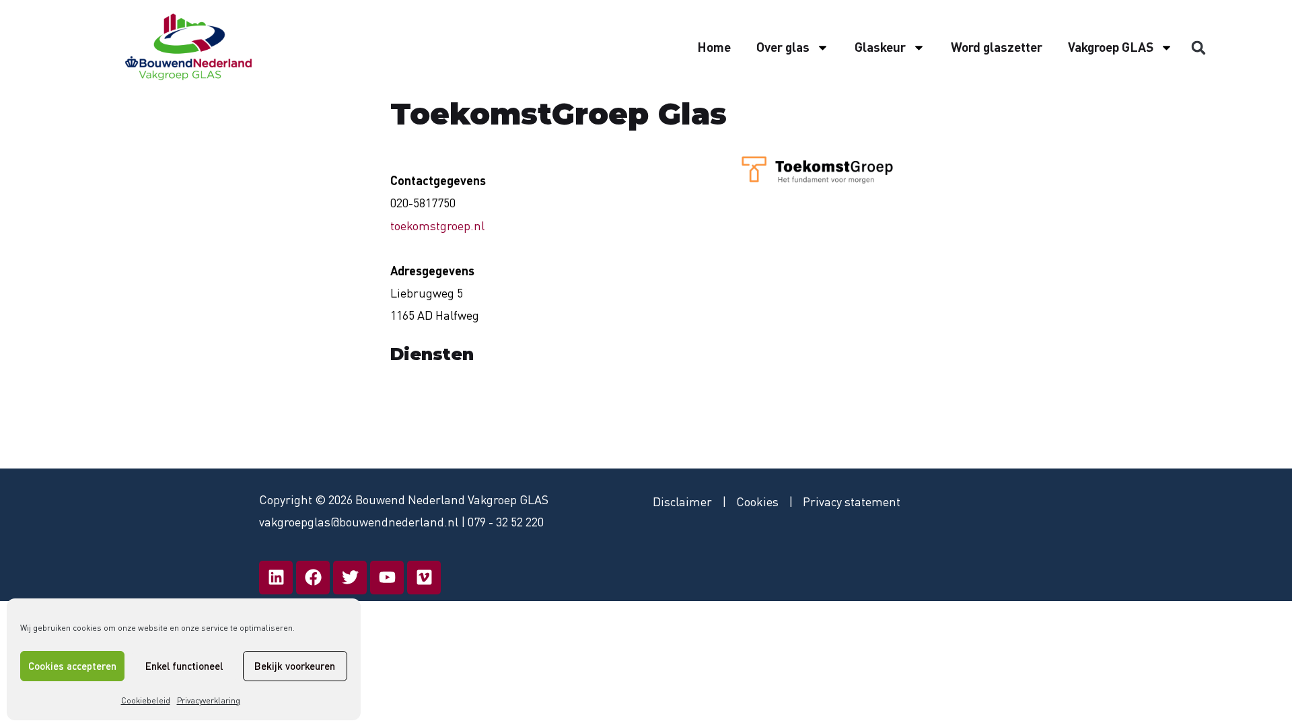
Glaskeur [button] (880, 47)
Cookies (757, 501)
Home (714, 47)
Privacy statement (851, 501)
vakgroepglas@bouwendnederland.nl (358, 521)
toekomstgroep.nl (437, 225)
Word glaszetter (996, 47)
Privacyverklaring (208, 700)
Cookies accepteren (72, 666)
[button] (1198, 48)
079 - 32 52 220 (506, 521)
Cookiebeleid (145, 700)
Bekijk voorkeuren (294, 666)
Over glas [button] (783, 47)
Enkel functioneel (184, 666)
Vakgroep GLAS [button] (1110, 47)
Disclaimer (682, 501)
